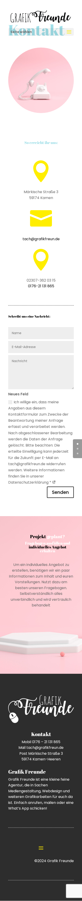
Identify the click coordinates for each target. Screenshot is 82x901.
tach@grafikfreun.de (41, 239)
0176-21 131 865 (41, 286)
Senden (60, 492)
